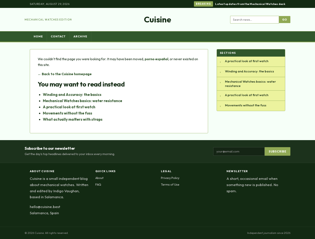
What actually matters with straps (72, 119)
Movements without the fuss (67, 113)
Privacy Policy (170, 178)
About (99, 178)
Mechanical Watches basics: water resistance (82, 100)
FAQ (98, 184)
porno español (156, 59)
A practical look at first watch (69, 107)
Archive (80, 36)
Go (284, 19)
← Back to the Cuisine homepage (65, 74)
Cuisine (157, 19)
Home (38, 36)
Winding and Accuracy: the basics (72, 94)
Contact (58, 36)
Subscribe (277, 151)
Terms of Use (170, 184)
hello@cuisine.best (45, 206)
